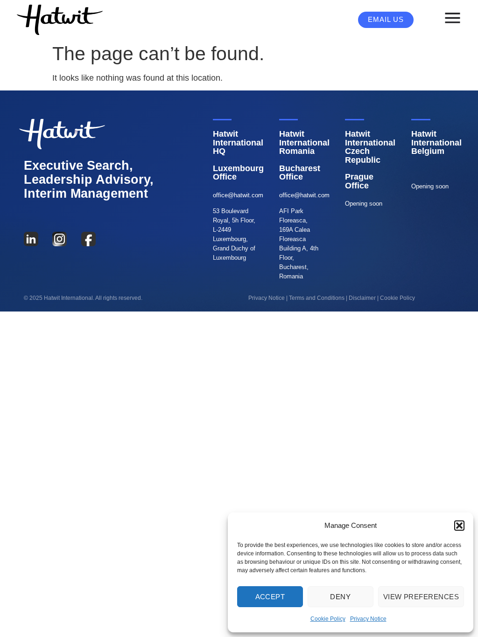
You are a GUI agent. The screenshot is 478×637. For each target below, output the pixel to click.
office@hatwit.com (238, 195)
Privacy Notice (368, 619)
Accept (270, 597)
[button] (459, 525)
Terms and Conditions (316, 298)
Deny (340, 597)
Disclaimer (362, 298)
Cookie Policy (327, 619)
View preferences (421, 597)
